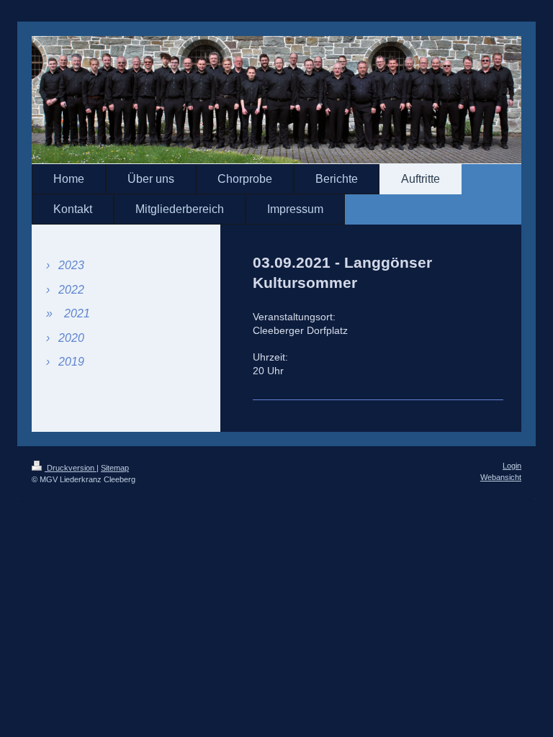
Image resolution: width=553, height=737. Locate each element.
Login (512, 465)
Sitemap (115, 468)
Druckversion (70, 468)
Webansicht (500, 477)
